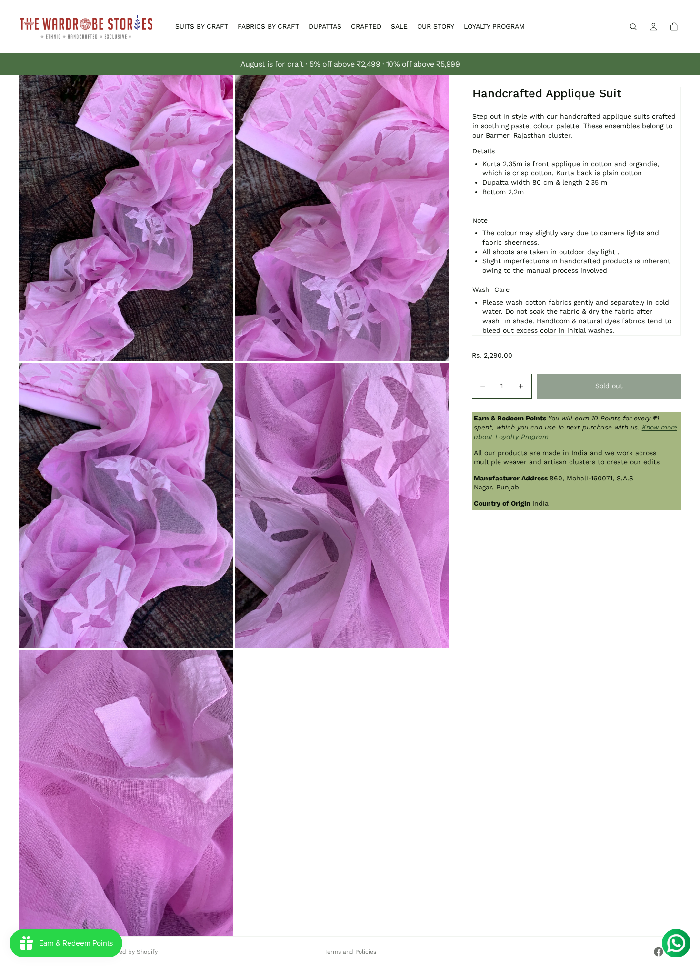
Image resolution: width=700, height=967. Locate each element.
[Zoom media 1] (126, 218)
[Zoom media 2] (342, 218)
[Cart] (674, 26)
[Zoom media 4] (342, 505)
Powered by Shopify (130, 951)
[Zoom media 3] (126, 505)
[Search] (633, 26)
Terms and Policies (350, 951)
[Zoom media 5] (126, 793)
